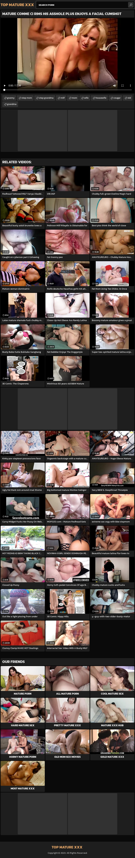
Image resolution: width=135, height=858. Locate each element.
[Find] (131, 5)
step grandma (46, 98)
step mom (27, 98)
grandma (11, 104)
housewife (101, 98)
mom (74, 98)
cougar (117, 98)
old (129, 98)
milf (63, 98)
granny (10, 98)
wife (86, 98)
